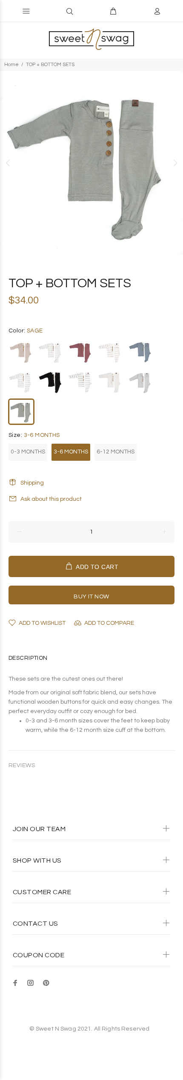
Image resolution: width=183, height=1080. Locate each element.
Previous (8, 163)
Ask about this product (51, 499)
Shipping (32, 483)
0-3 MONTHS (28, 452)
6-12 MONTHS (115, 452)
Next (175, 163)
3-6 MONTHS (71, 452)
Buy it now (91, 597)
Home (11, 64)
